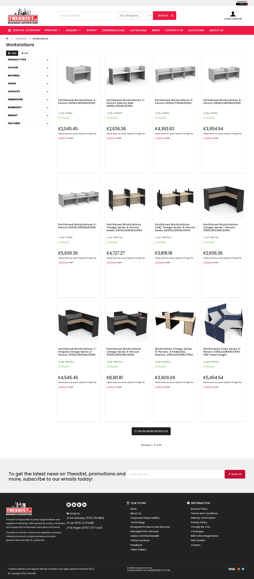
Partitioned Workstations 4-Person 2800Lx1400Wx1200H (222, 102)
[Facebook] (69, 504)
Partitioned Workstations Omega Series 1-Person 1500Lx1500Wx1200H (220, 227)
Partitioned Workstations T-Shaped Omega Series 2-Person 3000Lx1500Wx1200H (77, 351)
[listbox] (135, 15)
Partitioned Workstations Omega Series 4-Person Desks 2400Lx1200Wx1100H (124, 227)
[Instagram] (74, 504)
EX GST (242, 4)
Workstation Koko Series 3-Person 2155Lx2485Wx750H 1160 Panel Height (222, 351)
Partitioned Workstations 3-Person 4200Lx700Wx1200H (174, 102)
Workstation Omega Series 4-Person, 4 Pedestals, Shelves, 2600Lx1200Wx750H (174, 351)
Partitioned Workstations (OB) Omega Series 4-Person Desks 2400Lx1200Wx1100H (175, 227)
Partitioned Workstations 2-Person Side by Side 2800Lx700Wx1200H (126, 103)
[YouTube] (79, 504)
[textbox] (89, 15)
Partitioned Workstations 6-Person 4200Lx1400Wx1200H (77, 226)
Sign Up (237, 474)
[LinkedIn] (84, 504)
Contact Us (63, 138)
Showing (151, 445)
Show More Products (153, 431)
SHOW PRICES (242, 1)
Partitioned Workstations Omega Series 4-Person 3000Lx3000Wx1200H (124, 351)
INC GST (247, 4)
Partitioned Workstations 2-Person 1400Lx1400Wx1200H (77, 102)
